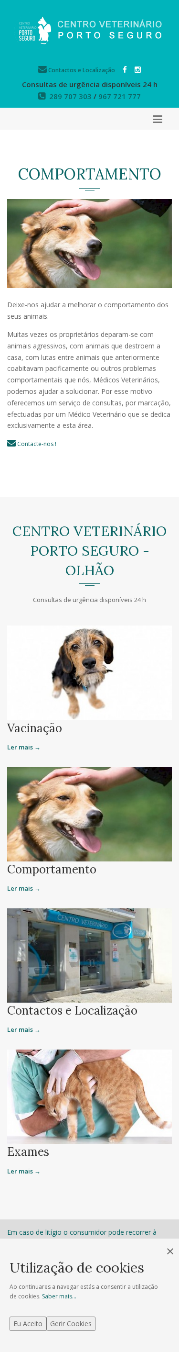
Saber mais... (59, 1296)
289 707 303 (70, 96)
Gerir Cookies (71, 1323)
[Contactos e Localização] (89, 954)
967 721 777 (119, 96)
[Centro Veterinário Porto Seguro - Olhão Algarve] (89, 31)
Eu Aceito (27, 1323)
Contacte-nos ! (36, 444)
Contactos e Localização (81, 70)
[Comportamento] (89, 813)
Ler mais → (24, 747)
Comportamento (51, 869)
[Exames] (89, 1095)
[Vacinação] (89, 672)
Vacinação (34, 728)
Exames (28, 1151)
